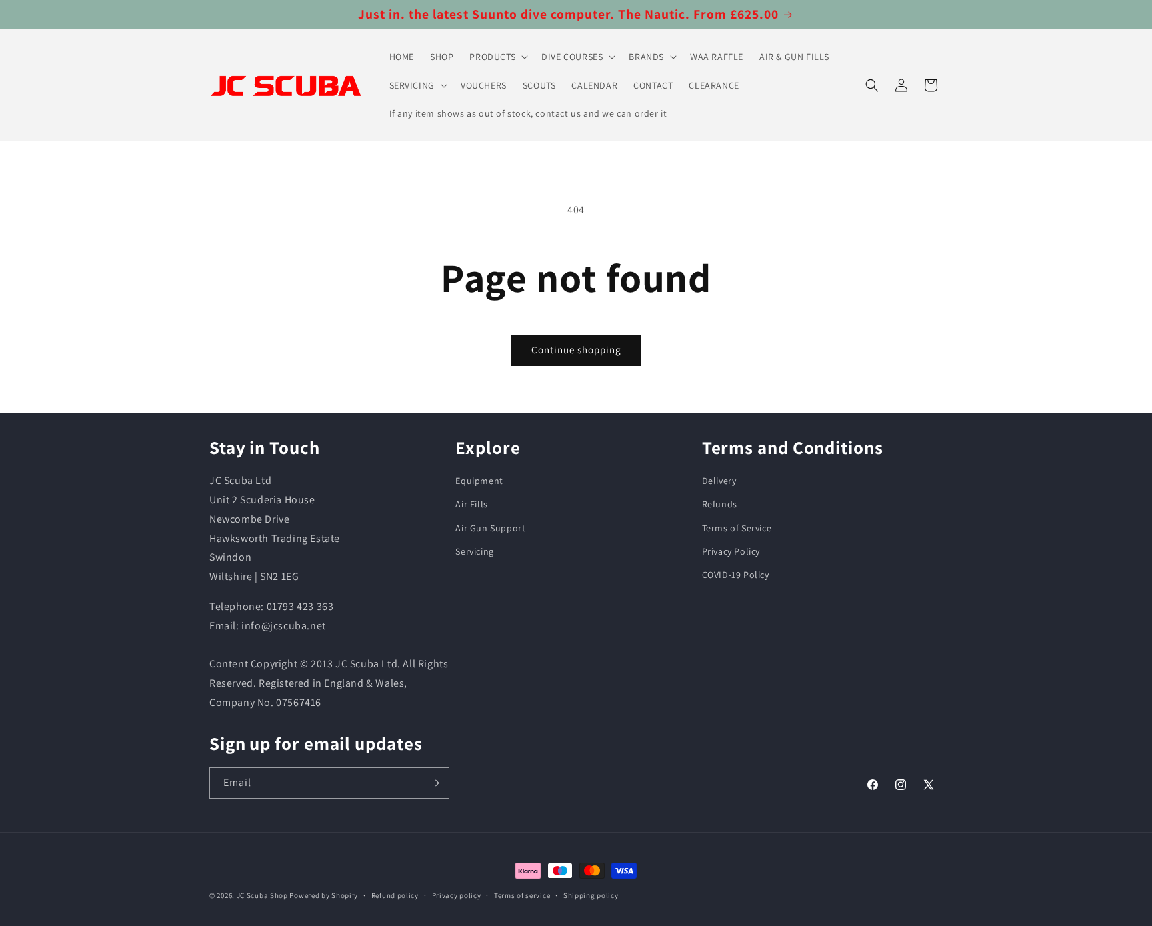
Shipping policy (591, 895)
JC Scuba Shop (262, 895)
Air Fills (471, 504)
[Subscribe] (434, 783)
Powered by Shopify (323, 895)
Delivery (719, 481)
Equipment (479, 481)
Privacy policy (456, 895)
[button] (497, 57)
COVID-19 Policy (735, 575)
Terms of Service (737, 528)
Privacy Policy (731, 551)
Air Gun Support (490, 528)
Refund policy (395, 895)
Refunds (719, 504)
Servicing (474, 551)
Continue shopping (576, 349)
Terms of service (522, 895)
